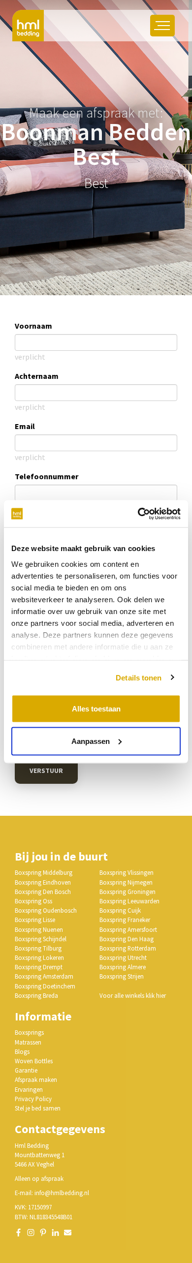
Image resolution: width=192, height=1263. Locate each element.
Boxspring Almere (122, 967)
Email (25, 426)
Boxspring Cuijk (120, 910)
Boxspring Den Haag (126, 939)
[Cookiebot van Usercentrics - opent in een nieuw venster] (138, 513)
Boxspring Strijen (121, 976)
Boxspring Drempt (39, 967)
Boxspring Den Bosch (43, 891)
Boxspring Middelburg (43, 872)
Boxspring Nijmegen (126, 882)
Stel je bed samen (38, 1108)
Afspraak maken (36, 1079)
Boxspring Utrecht (123, 957)
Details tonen (138, 677)
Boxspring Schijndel (40, 939)
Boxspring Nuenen (39, 929)
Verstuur (46, 770)
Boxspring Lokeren (39, 957)
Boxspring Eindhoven (43, 882)
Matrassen (28, 1042)
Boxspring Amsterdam (44, 976)
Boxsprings (29, 1032)
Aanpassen (90, 741)
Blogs (22, 1051)
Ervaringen (29, 1089)
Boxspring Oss (33, 901)
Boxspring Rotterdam (127, 948)
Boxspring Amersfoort (128, 929)
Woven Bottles (34, 1061)
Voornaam (33, 326)
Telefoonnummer (46, 476)
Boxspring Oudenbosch (46, 910)
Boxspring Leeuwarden (129, 901)
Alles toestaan (96, 709)
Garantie (26, 1070)
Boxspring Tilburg (38, 948)
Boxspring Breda (36, 995)
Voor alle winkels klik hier (132, 995)
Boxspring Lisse (35, 920)
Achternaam (37, 376)
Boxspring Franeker (124, 920)
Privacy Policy (33, 1099)
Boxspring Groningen (127, 891)
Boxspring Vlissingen (126, 872)
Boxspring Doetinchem (45, 986)
